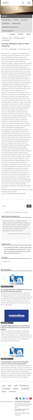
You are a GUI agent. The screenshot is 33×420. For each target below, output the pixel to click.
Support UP (12, 391)
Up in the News (6, 20)
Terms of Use (25, 409)
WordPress (23, 413)
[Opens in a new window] (7, 401)
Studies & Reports (8, 31)
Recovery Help (24, 385)
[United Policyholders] (5, 2)
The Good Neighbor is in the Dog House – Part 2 (17, 249)
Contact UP (18, 410)
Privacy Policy (18, 409)
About (10, 385)
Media (16, 385)
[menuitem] (6, 20)
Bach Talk (24, 20)
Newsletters (16, 23)
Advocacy (16, 388)
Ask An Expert (25, 388)
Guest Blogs (6, 23)
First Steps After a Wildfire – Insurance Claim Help (17, 247)
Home (3, 385)
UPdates (16, 20)
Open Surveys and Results (10, 27)
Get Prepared (6, 388)
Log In (22, 410)
